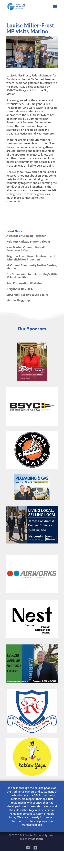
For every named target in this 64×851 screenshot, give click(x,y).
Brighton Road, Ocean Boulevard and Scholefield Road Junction (30, 258)
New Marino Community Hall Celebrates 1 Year (25, 249)
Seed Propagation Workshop (24, 283)
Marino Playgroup (18, 300)
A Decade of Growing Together (26, 236)
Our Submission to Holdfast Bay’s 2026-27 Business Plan (31, 275)
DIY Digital (37, 838)
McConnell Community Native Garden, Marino (31, 266)
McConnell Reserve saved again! (27, 294)
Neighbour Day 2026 (19, 289)
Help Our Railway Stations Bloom (28, 241)
